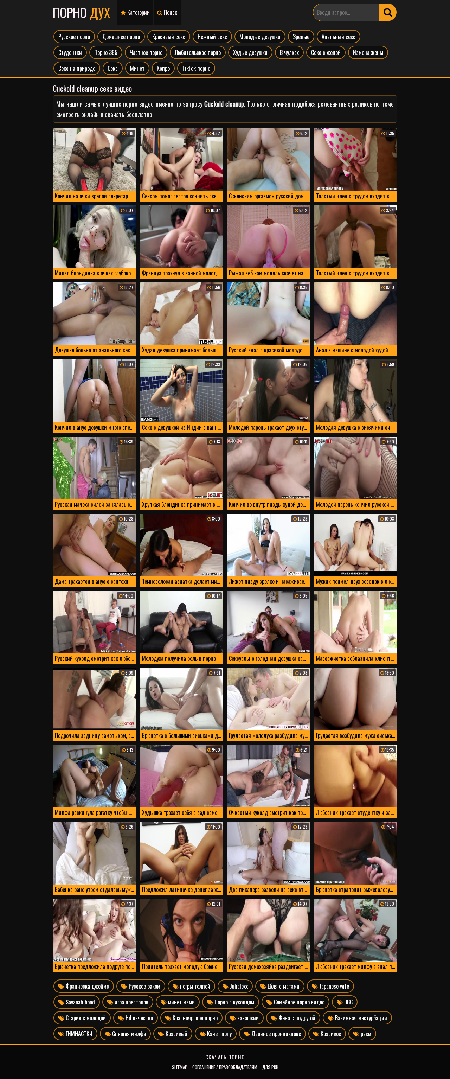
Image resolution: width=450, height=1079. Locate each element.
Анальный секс (338, 36)
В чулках (289, 52)
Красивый (175, 1033)
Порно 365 (105, 52)
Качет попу (219, 1033)
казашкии (247, 1018)
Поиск (169, 12)
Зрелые (301, 36)
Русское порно (74, 36)
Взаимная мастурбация (360, 1018)
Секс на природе (76, 68)
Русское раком (143, 986)
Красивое (330, 1033)
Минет (137, 68)
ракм (365, 1033)
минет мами (181, 1002)
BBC (348, 1002)
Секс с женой (326, 52)
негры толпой (194, 986)
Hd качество (138, 1018)
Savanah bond (79, 1002)
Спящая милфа (128, 1033)
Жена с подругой (296, 1018)
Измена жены (368, 52)
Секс (113, 68)
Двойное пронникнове (275, 1033)
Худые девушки (250, 52)
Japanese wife (333, 986)
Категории (138, 12)
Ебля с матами (283, 986)
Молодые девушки (260, 36)
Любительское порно (198, 52)
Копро (163, 68)
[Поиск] (388, 12)
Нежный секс (212, 36)
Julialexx (238, 986)
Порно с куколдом (233, 1002)
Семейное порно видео (298, 1002)
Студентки (70, 52)
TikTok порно (196, 68)
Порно (81, 12)
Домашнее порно (121, 36)
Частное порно (146, 52)
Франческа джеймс (86, 986)
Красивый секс (168, 36)
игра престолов (130, 1002)
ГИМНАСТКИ (78, 1033)
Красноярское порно (194, 1018)
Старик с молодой (85, 1018)
